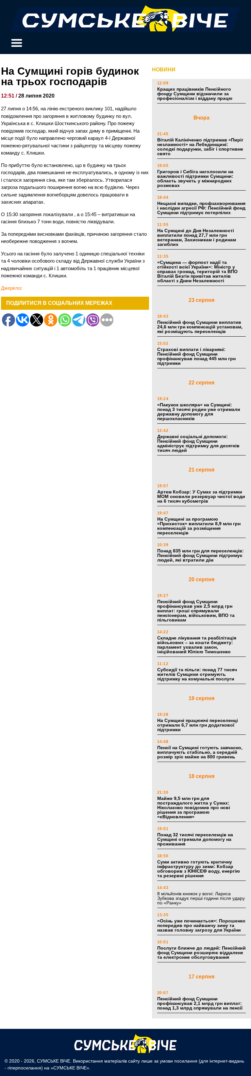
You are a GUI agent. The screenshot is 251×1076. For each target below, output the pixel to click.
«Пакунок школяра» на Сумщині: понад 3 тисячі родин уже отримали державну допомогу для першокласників (198, 411)
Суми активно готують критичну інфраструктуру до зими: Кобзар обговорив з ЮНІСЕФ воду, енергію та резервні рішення (198, 868)
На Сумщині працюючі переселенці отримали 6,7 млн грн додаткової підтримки (197, 725)
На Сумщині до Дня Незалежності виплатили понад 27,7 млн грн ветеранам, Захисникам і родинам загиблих (196, 237)
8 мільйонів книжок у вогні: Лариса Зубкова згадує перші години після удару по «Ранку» (201, 898)
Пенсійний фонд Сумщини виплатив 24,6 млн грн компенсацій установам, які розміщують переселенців (200, 327)
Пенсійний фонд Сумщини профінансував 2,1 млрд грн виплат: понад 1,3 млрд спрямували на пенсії (200, 1003)
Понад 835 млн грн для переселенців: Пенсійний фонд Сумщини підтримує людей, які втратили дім (200, 555)
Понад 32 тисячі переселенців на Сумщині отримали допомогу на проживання (195, 839)
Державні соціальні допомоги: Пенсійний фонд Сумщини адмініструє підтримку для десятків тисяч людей (198, 443)
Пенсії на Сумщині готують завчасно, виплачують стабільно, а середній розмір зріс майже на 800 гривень (200, 752)
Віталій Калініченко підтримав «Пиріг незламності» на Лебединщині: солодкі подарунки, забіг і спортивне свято (200, 146)
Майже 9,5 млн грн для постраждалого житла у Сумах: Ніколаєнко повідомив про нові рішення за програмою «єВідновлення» (193, 807)
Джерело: (11, 288)
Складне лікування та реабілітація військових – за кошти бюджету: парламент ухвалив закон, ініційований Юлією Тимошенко (196, 644)
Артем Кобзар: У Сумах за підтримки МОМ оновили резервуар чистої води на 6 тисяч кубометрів (201, 496)
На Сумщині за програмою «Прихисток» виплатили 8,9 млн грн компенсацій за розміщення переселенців (199, 525)
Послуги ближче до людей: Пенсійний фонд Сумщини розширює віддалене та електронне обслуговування (201, 952)
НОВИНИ (164, 69)
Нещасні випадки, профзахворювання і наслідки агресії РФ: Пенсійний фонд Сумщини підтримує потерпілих (201, 208)
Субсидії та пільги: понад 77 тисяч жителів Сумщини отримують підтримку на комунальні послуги (197, 674)
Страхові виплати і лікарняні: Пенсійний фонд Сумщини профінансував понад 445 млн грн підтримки (196, 356)
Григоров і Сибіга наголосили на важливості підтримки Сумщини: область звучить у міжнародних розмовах (195, 178)
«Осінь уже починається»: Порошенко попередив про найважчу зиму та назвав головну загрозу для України (201, 925)
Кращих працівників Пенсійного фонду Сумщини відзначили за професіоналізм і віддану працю (194, 93)
